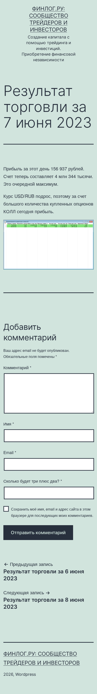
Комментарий (17, 367)
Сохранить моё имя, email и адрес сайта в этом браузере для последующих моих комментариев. (52, 512)
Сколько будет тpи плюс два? (32, 481)
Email (9, 452)
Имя (8, 424)
